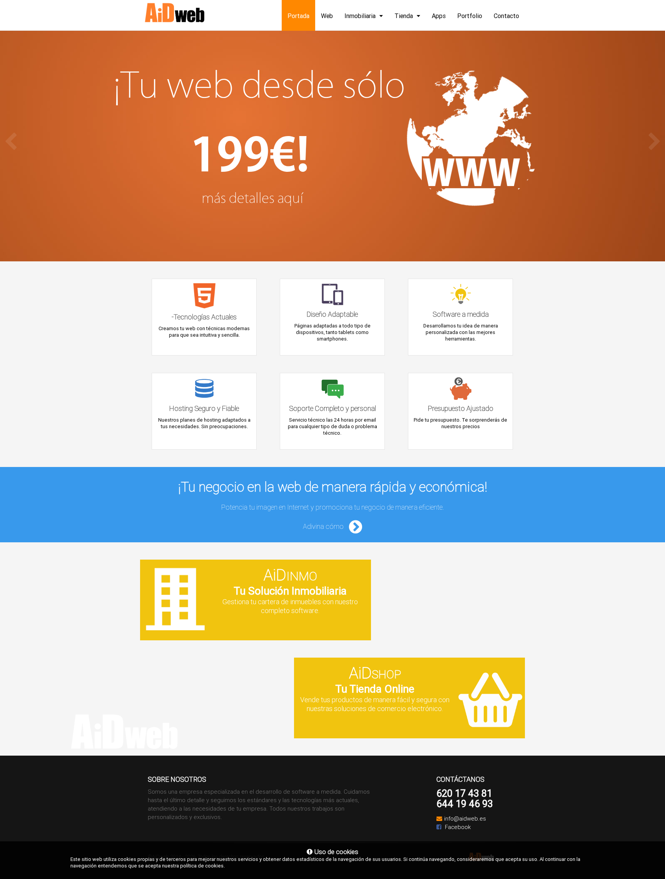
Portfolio (469, 16)
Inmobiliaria (360, 16)
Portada (298, 16)
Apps (439, 16)
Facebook (457, 827)
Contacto (506, 16)
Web (327, 16)
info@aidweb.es (465, 818)
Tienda (403, 16)
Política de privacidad (200, 865)
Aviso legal (159, 865)
